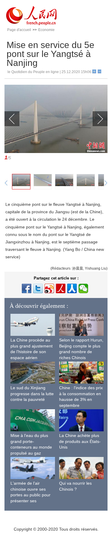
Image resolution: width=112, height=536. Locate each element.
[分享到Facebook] (26, 288)
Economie (46, 30)
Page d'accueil (19, 30)
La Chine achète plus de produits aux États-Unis (80, 441)
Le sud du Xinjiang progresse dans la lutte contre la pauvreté (32, 393)
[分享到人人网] (72, 288)
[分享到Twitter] (38, 288)
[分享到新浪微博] (49, 288)
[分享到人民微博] (60, 288)
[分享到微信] (83, 288)
